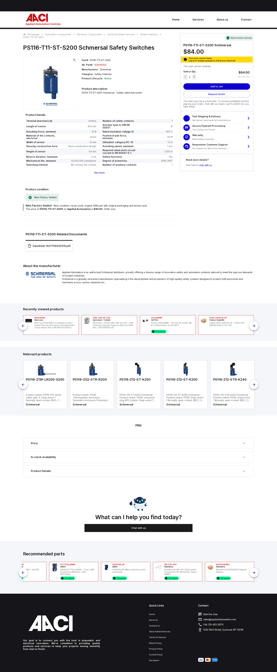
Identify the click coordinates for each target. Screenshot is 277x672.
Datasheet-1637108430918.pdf (52, 245)
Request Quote (216, 94)
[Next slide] (253, 325)
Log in (191, 60)
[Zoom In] (74, 60)
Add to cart (217, 86)
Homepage (33, 34)
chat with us (205, 165)
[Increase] (194, 76)
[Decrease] (185, 76)
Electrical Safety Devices (121, 34)
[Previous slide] (23, 325)
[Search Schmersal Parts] (40, 278)
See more (99, 172)
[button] (217, 118)
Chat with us (138, 527)
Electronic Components (89, 34)
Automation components (58, 34)
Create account (205, 60)
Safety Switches (149, 34)
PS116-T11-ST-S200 (33, 37)
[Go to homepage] (61, 623)
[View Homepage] (43, 19)
